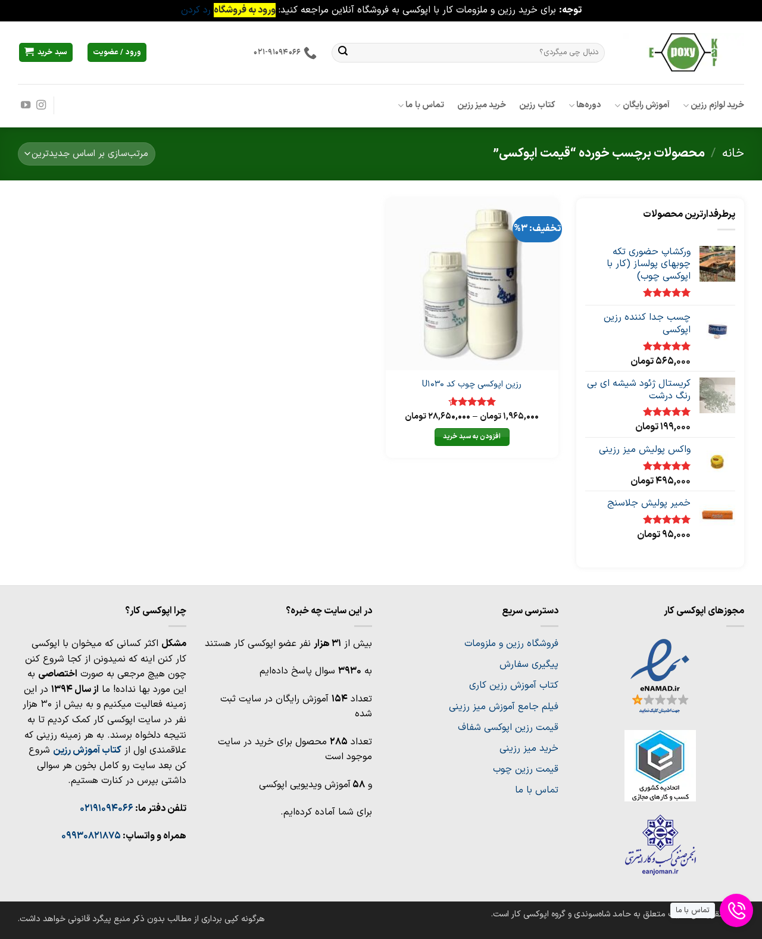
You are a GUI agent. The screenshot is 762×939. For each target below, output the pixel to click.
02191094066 (106, 808)
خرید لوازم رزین (717, 105)
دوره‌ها (588, 105)
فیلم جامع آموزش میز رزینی (503, 707)
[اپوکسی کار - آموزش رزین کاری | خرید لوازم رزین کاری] (683, 52)
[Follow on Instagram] (41, 105)
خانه (733, 153)
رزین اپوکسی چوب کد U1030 (471, 385)
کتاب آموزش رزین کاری (513, 685)
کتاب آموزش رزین (87, 750)
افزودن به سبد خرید (472, 436)
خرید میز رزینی (528, 748)
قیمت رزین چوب (525, 769)
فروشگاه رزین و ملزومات (511, 644)
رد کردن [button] (196, 10)
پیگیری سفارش (528, 664)
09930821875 (91, 836)
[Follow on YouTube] (25, 105)
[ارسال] (343, 52)
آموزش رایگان (646, 105)
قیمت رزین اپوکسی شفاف (508, 727)
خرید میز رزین (482, 105)
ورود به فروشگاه (245, 10)
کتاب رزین (537, 105)
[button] (46, 53)
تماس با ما (424, 105)
